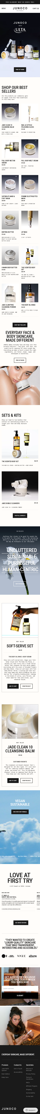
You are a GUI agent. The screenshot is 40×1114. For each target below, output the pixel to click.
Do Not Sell (29, 1096)
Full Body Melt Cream (29, 161)
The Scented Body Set (28, 269)
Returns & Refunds (29, 1069)
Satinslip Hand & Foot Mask (8, 197)
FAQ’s (28, 1082)
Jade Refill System (5, 1069)
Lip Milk (24, 232)
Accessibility (18, 1072)
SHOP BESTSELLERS (20, 325)
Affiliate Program (31, 1086)
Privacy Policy (30, 1074)
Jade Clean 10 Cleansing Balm (8, 126)
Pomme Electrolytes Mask (29, 197)
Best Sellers (6, 1074)
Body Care (5, 1077)
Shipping (29, 1089)
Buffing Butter (8, 232)
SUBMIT (20, 995)
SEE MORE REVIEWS (20, 922)
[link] (9, 1109)
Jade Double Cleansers (11, 503)
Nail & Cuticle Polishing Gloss (27, 126)
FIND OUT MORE (20, 69)
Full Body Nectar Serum (8, 162)
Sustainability (30, 1093)
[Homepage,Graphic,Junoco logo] (20, 8)
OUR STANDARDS (20, 584)
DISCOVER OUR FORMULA (20, 812)
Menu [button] (4, 8)
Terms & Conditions (29, 1078)
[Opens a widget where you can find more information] (30, 1110)
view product (26, 686)
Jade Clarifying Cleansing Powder (9, 306)
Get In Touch (18, 1068)
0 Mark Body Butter (9, 268)
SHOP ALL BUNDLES (20, 515)
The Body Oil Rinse (28, 305)
